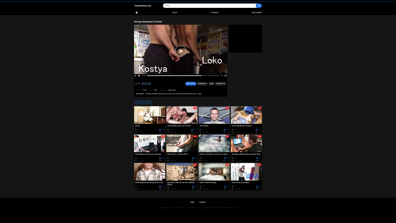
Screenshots (202, 83)
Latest (174, 12)
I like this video (136, 84)
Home (136, 12)
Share (211, 83)
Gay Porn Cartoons (213, 75)
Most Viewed (257, 12)
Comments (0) (220, 83)
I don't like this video (139, 84)
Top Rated (215, 12)
